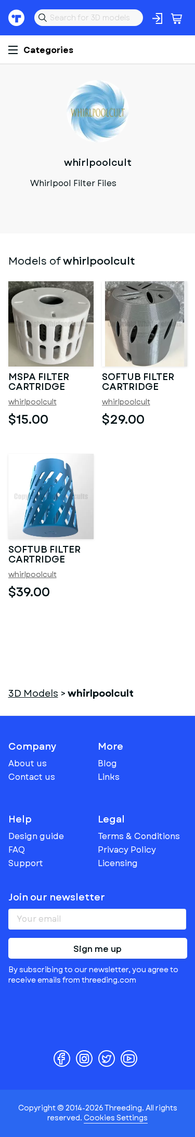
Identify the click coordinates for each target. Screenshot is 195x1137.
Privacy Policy (127, 850)
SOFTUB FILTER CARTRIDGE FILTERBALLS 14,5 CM (143, 382)
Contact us (31, 777)
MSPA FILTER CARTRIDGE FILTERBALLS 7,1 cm (46, 382)
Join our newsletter (56, 897)
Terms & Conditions (139, 836)
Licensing (118, 863)
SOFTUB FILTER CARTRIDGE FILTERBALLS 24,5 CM (50, 555)
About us (27, 763)
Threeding (16, 17)
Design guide (36, 836)
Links (109, 777)
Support (25, 863)
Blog (107, 763)
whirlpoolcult (32, 402)
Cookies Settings (116, 1118)
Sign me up (97, 949)
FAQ (16, 850)
